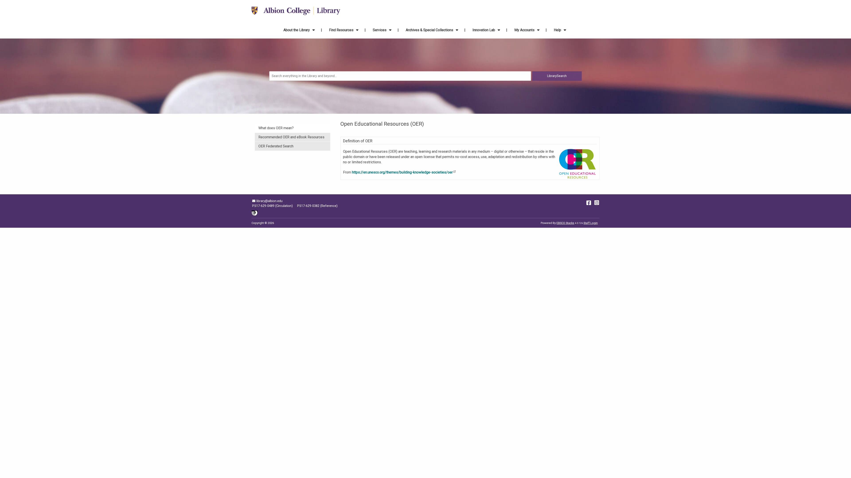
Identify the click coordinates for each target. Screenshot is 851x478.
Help (558, 30)
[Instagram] (596, 203)
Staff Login (591, 223)
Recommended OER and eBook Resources (291, 137)
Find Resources (341, 30)
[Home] (296, 11)
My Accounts (524, 30)
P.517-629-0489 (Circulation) (272, 206)
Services (380, 30)
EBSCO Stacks (565, 223)
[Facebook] (588, 203)
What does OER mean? (276, 128)
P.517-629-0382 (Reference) (317, 206)
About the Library (297, 30)
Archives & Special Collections (430, 30)
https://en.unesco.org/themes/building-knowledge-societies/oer (402, 172)
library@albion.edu (269, 201)
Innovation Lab (484, 30)
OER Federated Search (275, 146)
